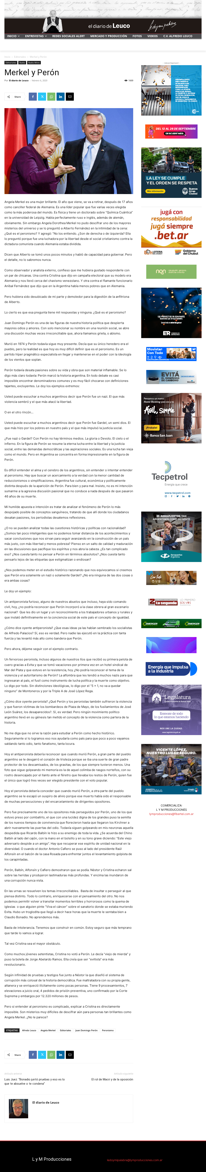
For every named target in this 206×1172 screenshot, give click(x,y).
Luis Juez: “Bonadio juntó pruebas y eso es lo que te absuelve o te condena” (34, 1081)
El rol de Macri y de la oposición (112, 1079)
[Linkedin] (61, 97)
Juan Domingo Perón (86, 1030)
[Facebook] (33, 97)
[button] (197, 46)
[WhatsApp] (51, 97)
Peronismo (108, 1030)
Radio (22, 62)
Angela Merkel (48, 1030)
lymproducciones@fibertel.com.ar (171, 814)
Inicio (7, 56)
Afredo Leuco (29, 1030)
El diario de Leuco (19, 80)
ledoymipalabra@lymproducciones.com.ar (134, 1160)
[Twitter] (42, 97)
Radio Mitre (34, 62)
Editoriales (20, 56)
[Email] (70, 97)
